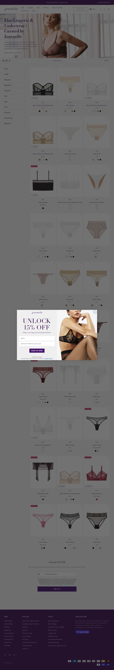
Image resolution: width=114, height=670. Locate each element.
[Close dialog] (94, 312)
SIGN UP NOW (37, 351)
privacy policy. (49, 358)
